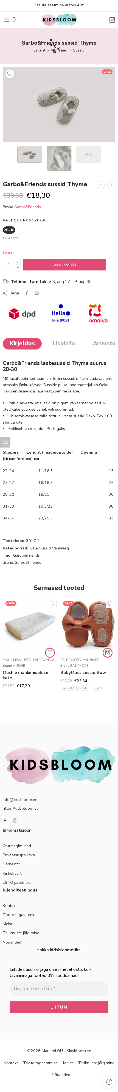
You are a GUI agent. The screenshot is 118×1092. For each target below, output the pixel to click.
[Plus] (18, 262)
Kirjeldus (22, 343)
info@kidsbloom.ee (20, 799)
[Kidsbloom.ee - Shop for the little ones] (59, 20)
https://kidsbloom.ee (21, 808)
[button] (50, 653)
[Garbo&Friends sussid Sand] (101, 185)
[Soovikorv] (9, 73)
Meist (7, 923)
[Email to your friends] (36, 293)
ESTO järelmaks (17, 882)
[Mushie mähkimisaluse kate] (30, 625)
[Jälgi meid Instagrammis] (15, 820)
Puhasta (11, 238)
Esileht (39, 50)
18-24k (83, 688)
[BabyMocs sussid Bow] (87, 625)
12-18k (67, 688)
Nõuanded (12, 942)
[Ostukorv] (112, 20)
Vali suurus (25, 220)
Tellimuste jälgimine (21, 933)
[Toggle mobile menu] (6, 20)
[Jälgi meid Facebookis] (5, 820)
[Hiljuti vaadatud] (109, 1081)
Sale (34, 548)
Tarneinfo (11, 864)
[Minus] (18, 267)
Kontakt (10, 905)
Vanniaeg (59, 50)
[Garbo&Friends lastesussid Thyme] (59, 104)
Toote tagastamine (20, 914)
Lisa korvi (64, 264)
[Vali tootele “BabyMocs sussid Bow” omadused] (108, 653)
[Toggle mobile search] (14, 20)
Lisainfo (63, 343)
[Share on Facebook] (27, 293)
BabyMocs (79, 665)
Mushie (19, 665)
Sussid (79, 50)
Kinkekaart (12, 873)
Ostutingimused (17, 846)
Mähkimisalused (17, 660)
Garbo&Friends (27, 207)
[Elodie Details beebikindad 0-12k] (111, 185)
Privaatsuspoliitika (19, 855)
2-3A (97, 688)
